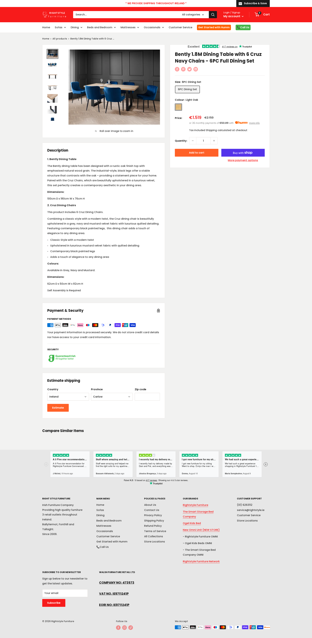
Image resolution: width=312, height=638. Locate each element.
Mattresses (128, 27)
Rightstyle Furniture (195, 505)
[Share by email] (195, 69)
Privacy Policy (153, 515)
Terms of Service (155, 531)
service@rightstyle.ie (250, 510)
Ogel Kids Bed (192, 523)
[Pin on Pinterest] (183, 69)
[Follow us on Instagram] (124, 627)
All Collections (153, 536)
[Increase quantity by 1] (214, 140)
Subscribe (53, 603)
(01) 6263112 (244, 505)
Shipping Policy (154, 520)
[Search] (213, 14)
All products (59, 38)
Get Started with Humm (214, 27)
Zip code (140, 389)
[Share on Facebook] (177, 69)
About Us (150, 505)
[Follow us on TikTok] (130, 627)
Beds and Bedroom (99, 27)
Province (97, 389)
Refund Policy (153, 526)
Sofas (58, 27)
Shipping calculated (218, 130)
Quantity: (181, 141)
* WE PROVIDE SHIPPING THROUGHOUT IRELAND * (156, 3)
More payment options (243, 160)
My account (232, 16)
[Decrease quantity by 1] (192, 140)
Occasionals (152, 27)
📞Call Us (243, 27)
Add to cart (196, 153)
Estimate (58, 408)
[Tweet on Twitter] (189, 69)
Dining (75, 27)
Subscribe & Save (255, 3)
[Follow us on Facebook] (118, 627)
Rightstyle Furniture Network (201, 561)
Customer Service (180, 27)
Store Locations (154, 541)
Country (52, 389)
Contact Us (151, 510)
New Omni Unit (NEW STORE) (201, 530)
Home (46, 27)
